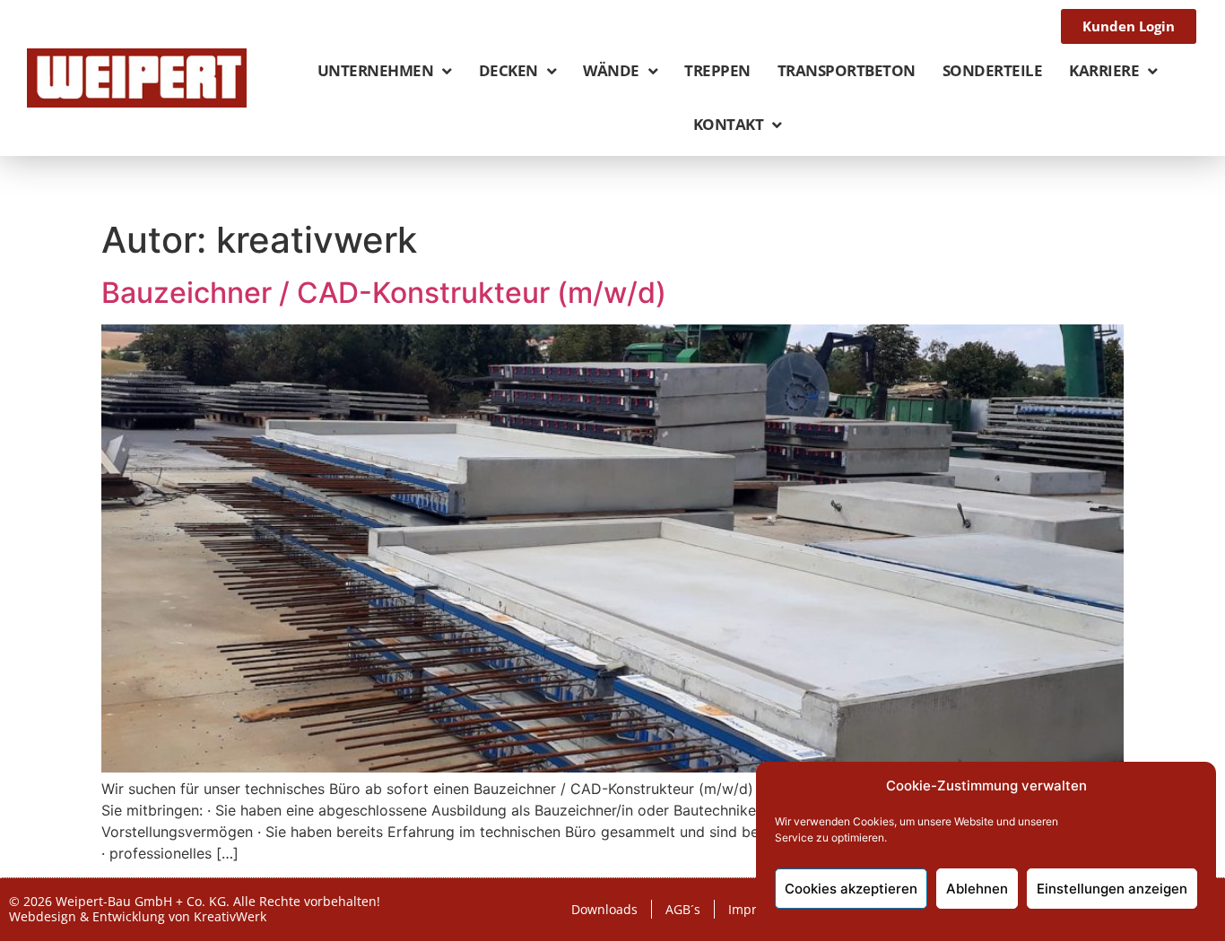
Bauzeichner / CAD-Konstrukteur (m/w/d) (383, 292)
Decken (508, 70)
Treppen (717, 70)
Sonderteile (993, 70)
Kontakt (728, 124)
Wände (611, 70)
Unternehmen (375, 70)
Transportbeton (847, 70)
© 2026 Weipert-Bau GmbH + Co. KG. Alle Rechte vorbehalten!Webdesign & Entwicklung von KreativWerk (194, 909)
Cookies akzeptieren (851, 888)
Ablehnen (977, 888)
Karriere (1104, 70)
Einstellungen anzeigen (1112, 888)
